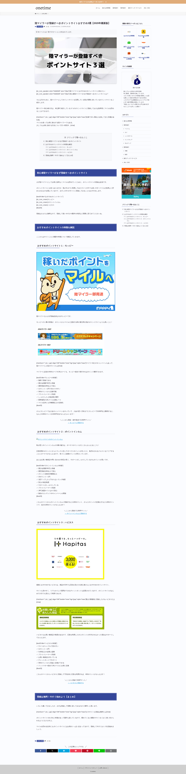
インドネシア (128, 139)
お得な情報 (39, 26)
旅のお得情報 (128, 121)
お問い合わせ (103, 768)
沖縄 (126, 151)
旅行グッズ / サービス (130, 158)
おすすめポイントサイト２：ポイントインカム (63, 149)
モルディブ (128, 143)
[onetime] (43, 8)
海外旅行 (126, 125)
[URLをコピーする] (111, 750)
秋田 (126, 154)
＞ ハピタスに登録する (76, 683)
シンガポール (128, 136)
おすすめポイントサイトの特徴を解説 (59, 144)
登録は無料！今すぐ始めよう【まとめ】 (60, 155)
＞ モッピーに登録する (76, 423)
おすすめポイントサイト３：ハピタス (60, 152)
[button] (40, 750)
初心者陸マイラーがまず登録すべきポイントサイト (63, 141)
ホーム (81, 768)
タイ (126, 132)
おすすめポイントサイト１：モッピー (60, 147)
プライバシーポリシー (91, 768)
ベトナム (127, 128)
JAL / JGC (127, 162)
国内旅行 (126, 147)
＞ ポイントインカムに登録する (76, 513)
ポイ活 (47, 26)
